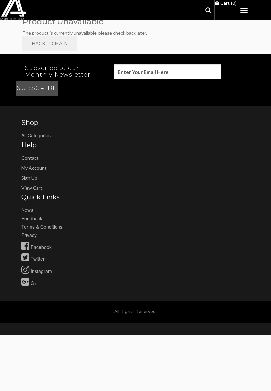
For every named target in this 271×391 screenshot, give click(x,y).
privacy (29, 235)
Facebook (40, 247)
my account (34, 168)
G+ (33, 283)
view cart (31, 188)
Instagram (40, 271)
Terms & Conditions (41, 226)
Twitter (37, 258)
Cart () (228, 3)
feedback (31, 218)
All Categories (36, 135)
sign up (29, 178)
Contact (30, 158)
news (27, 209)
